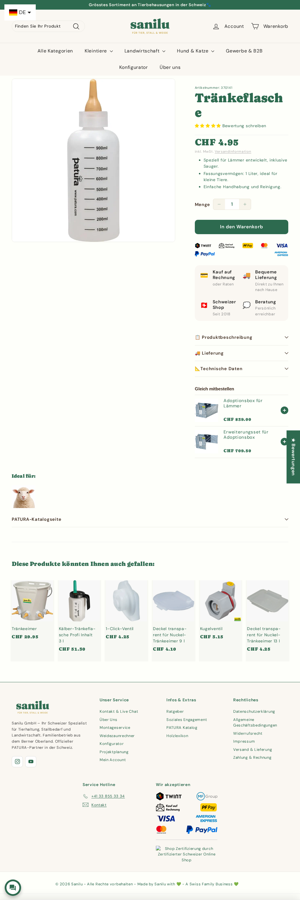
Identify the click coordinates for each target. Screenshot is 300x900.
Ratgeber (175, 711)
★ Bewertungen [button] (293, 457)
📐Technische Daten (219, 369)
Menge (202, 204)
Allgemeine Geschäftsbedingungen (255, 722)
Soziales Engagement (186, 719)
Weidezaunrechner (117, 735)
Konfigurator (133, 67)
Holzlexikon (177, 735)
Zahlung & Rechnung (252, 757)
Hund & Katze (193, 51)
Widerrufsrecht (247, 733)
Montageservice (115, 727)
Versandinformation (233, 151)
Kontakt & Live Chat (119, 711)
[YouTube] (30, 761)
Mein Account (113, 759)
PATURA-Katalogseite (36, 519)
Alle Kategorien (55, 51)
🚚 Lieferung (209, 353)
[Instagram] (17, 761)
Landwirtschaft (143, 51)
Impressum (244, 741)
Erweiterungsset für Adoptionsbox (246, 434)
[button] (208, 125)
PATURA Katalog (181, 727)
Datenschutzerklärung (254, 711)
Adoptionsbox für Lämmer (243, 403)
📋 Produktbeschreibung (224, 337)
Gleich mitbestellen (214, 388)
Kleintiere (96, 51)
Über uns (170, 67)
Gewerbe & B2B (244, 51)
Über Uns (108, 719)
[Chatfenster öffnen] (13, 887)
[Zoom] (93, 160)
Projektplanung (114, 751)
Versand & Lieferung (252, 749)
